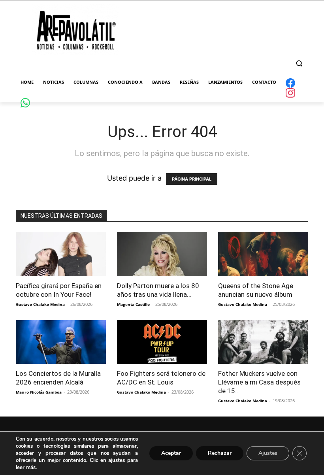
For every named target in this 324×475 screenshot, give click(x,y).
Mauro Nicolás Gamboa (39, 392)
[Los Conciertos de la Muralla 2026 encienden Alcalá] (61, 342)
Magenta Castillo (133, 304)
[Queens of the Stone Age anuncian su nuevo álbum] (263, 254)
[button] (299, 63)
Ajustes (267, 453)
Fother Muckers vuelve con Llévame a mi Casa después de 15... (259, 382)
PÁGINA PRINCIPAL (191, 179)
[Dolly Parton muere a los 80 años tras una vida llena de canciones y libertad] (162, 254)
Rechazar (220, 453)
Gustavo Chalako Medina (40, 304)
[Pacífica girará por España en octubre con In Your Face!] (61, 254)
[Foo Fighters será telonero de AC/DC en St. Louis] (162, 342)
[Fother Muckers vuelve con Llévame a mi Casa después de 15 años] (263, 342)
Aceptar (171, 453)
